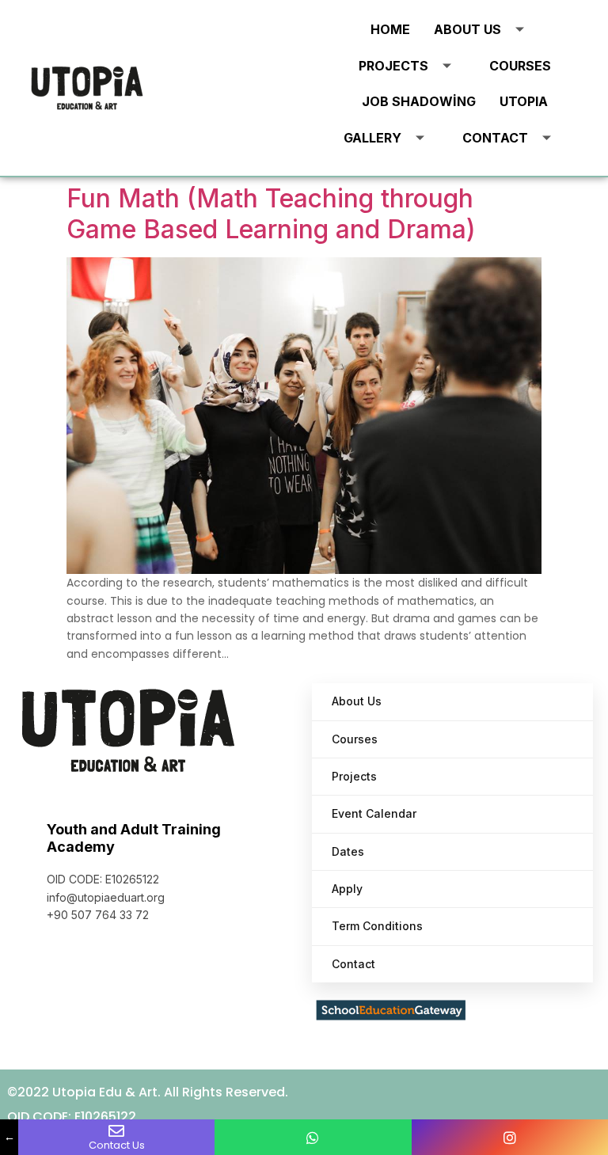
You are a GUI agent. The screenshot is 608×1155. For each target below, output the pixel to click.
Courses (355, 739)
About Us (467, 29)
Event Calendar (374, 813)
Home (390, 29)
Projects (393, 66)
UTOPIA (524, 101)
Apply (347, 888)
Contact (495, 138)
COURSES (520, 66)
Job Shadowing (419, 101)
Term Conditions (377, 926)
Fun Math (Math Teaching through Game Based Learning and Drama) (271, 213)
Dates (348, 851)
